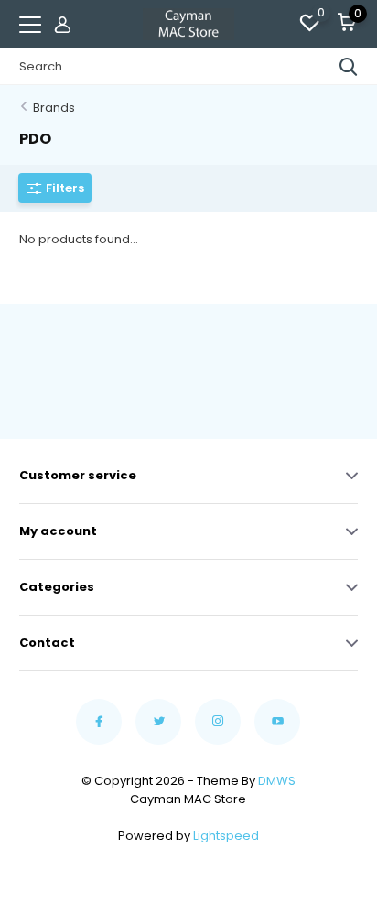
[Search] (348, 67)
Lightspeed (226, 835)
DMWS (277, 780)
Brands (54, 107)
